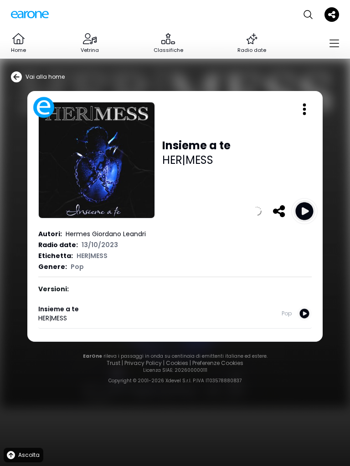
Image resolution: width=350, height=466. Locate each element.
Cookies (177, 363)
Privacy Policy (143, 363)
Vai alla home (45, 77)
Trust (113, 363)
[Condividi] (279, 211)
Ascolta (29, 455)
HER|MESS (187, 159)
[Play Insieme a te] (304, 211)
